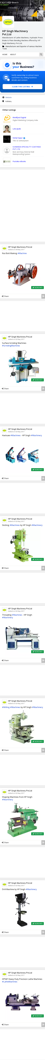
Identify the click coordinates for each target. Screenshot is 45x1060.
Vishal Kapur (18, 138)
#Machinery (36, 435)
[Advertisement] (23, 205)
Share (6, 296)
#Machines (15, 435)
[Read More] (43, 296)
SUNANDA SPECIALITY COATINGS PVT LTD (27, 148)
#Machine (22, 253)
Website (8, 97)
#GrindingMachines (11, 345)
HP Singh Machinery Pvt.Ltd (20, 247)
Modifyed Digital (19, 117)
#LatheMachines (9, 981)
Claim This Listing (21, 86)
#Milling (6, 707)
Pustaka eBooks (19, 161)
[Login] (41, 3)
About (13, 54)
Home (4, 54)
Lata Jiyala (17, 128)
